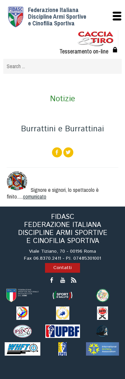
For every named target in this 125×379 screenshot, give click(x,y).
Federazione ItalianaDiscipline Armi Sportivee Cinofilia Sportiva (57, 16)
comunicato (34, 196)
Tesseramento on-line (83, 51)
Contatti (62, 267)
